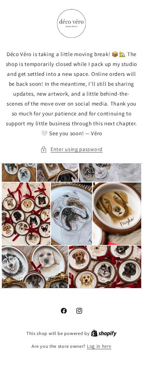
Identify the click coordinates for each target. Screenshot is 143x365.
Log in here (99, 346)
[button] (71, 149)
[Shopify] (104, 333)
